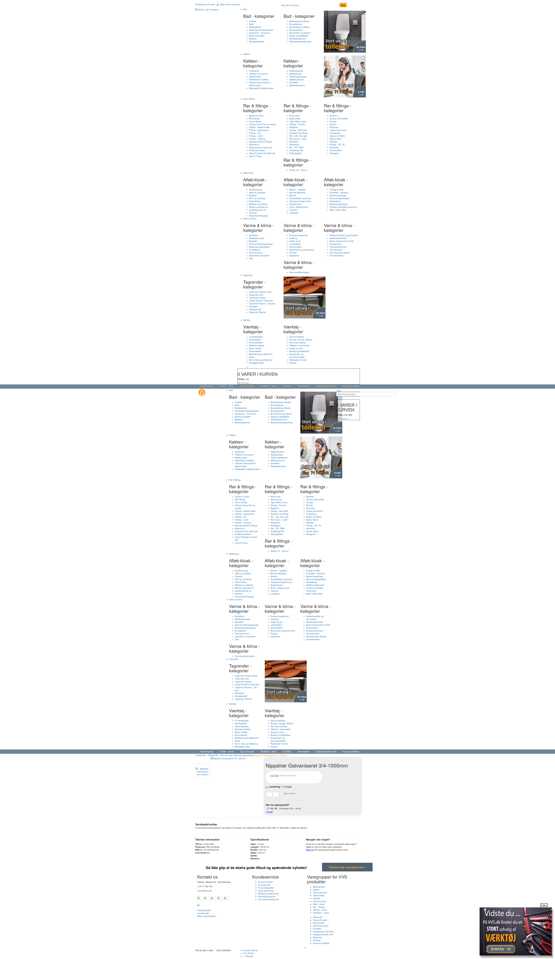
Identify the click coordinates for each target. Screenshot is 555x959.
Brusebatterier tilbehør (299, 27)
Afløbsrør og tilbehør (258, 204)
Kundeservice (201, 4)
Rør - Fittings (208, 755)
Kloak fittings (255, 201)
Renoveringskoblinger (340, 198)
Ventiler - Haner (227, 385)
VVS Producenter (321, 925)
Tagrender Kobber (257, 297)
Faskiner (293, 209)
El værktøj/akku (256, 336)
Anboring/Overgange (258, 215)
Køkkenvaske (255, 76)
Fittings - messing (257, 138)
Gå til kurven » (244, 382)
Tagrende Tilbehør (257, 312)
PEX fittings (254, 118)
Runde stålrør (336, 150)
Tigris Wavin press (297, 121)
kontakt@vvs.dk (204, 890)
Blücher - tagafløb (297, 189)
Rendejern (254, 306)
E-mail (270, 811)
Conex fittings (255, 121)
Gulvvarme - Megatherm (318, 947)
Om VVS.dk (248, 953)
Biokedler (253, 241)
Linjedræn (293, 212)
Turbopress (335, 133)
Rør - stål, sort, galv (298, 135)
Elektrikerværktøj (256, 345)
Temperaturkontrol (338, 246)
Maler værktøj (255, 348)
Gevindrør (334, 147)
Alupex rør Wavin (337, 135)
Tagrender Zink (256, 294)
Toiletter (252, 21)
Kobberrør (294, 141)
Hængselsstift (255, 309)
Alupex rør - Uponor (298, 170)
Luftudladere (295, 243)
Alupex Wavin (336, 138)
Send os (309, 849)
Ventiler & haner (256, 115)
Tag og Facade (247, 385)
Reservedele (303, 385)
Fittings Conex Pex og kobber (262, 124)
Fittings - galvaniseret (259, 130)
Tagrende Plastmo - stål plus (262, 303)
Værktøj (246, 320)
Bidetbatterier (255, 27)
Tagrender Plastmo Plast (260, 291)
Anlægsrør (334, 153)
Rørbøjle (333, 141)
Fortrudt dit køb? (265, 882)
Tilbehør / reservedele (299, 345)
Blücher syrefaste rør (258, 207)
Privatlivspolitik (204, 910)
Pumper (293, 252)
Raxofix (333, 124)
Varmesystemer (320, 892)
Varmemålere (295, 246)
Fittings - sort (255, 133)
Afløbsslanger (295, 73)
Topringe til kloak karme (300, 201)
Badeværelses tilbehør (299, 21)
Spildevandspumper (339, 204)
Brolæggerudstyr (256, 362)
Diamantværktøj (296, 336)
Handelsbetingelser (267, 896)
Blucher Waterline (297, 192)
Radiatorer (294, 255)
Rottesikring (335, 201)
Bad (245, 9)
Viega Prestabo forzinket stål (262, 153)
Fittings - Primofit (297, 124)
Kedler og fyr (295, 241)
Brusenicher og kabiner (300, 32)
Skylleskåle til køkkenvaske (261, 88)
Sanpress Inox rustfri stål (260, 147)
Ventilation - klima (268, 385)
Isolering (293, 238)
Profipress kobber (257, 150)
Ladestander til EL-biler (323, 931)
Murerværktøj (255, 351)
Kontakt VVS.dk (250, 950)
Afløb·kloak (248, 172)
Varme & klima (249, 218)
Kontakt (211, 4)
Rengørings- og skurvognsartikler (297, 355)
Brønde (292, 195)
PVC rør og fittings (257, 198)
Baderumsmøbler (257, 35)
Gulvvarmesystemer (298, 235)
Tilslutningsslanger (297, 76)
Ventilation (253, 235)
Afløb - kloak (318, 904)
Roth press (294, 115)
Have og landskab (351, 385)
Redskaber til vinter (298, 359)
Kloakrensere (295, 204)
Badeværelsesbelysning (300, 41)
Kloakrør (253, 195)
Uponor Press (255, 156)
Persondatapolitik (266, 887)
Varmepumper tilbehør (340, 252)
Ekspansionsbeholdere (259, 246)
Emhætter (293, 82)
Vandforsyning (255, 189)
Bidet (251, 24)
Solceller (317, 940)
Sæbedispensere (297, 85)
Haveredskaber (256, 342)
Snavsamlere (336, 243)
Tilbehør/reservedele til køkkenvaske (259, 84)
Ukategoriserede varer (326, 385)
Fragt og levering (266, 890)
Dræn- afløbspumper (298, 207)
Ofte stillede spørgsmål (268, 899)
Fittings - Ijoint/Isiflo (298, 130)
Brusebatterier (295, 24)
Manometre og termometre (301, 249)
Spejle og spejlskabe (298, 35)
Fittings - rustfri (256, 135)
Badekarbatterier (256, 41)
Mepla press (295, 118)
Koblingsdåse (295, 153)
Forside (198, 755)
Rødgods (293, 127)
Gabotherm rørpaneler (259, 255)
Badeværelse (319, 886)
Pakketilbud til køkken (259, 79)
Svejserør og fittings (298, 133)
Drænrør (253, 212)
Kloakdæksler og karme (300, 198)
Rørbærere (294, 144)
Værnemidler (318, 895)
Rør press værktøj (297, 342)
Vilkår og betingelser (206, 916)
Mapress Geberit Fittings (260, 141)
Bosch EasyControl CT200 (342, 241)
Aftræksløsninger (256, 238)
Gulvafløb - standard (339, 192)
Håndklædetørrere (297, 38)
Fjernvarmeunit (256, 252)
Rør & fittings (249, 98)
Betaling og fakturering (268, 893)
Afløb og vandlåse (257, 192)
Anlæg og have (296, 348)
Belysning (317, 937)
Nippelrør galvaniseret (244, 755)
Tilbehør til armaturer (258, 73)
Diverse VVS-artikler (339, 118)
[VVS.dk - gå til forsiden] (206, 9)
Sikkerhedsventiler (338, 238)
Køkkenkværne (296, 70)
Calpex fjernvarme (338, 130)
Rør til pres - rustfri (297, 138)
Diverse (292, 362)
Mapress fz (254, 144)
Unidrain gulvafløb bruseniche (343, 207)
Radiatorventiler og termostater (344, 235)
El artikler (287, 385)
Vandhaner (254, 70)
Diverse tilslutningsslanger (261, 243)
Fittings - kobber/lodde (259, 127)
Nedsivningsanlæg (338, 195)
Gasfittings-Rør (296, 150)
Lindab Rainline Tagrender (261, 300)
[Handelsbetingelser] (198, 904)
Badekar (253, 38)
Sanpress (334, 127)
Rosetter (333, 115)
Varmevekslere (336, 255)
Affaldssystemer (296, 79)
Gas (251, 258)
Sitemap (249, 956)
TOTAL (241, 379)
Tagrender (248, 275)
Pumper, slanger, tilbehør (300, 339)
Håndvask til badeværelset (261, 29)
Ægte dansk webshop (229, 4)
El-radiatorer (254, 249)
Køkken (246, 54)
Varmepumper (336, 249)
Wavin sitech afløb (338, 209)
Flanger (333, 121)
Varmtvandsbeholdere (299, 272)
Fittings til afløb (336, 189)
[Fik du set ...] (503, 932)
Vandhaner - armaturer (259, 32)
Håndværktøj (255, 339)
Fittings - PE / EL (337, 144)
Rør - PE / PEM (296, 147)
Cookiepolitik (203, 913)
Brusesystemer (296, 29)
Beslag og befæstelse (299, 351)
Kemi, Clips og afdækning (260, 359)
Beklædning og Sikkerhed (260, 354)
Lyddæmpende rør (257, 209)
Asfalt (251, 357)
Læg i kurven (288, 793)
